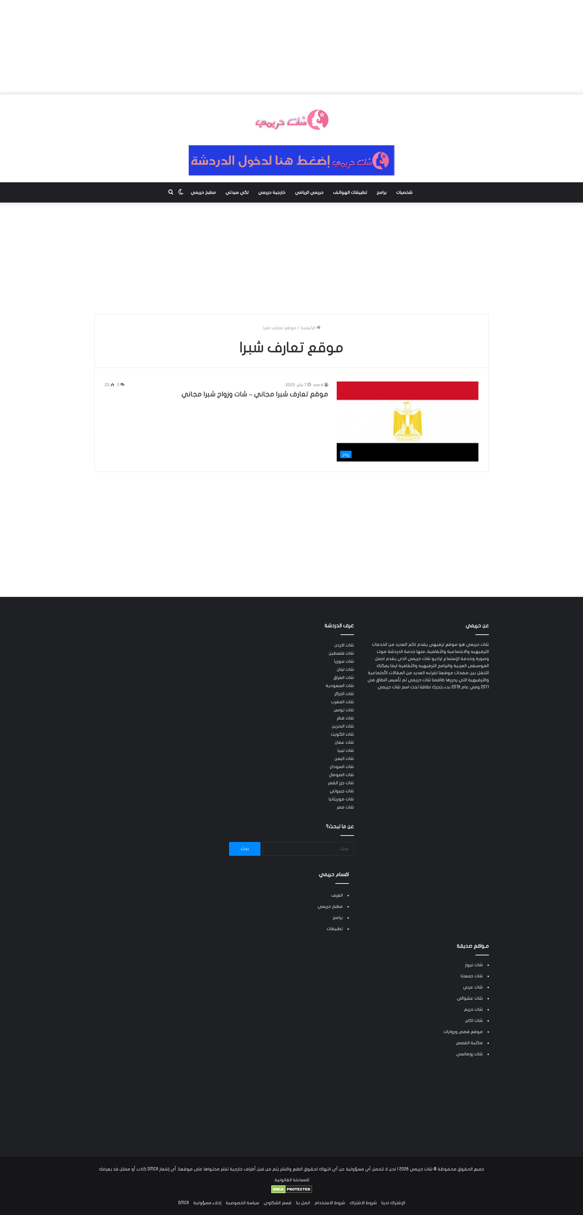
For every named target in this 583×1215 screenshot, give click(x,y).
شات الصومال (341, 774)
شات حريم (473, 1009)
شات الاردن (344, 645)
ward (318, 385)
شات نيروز (474, 964)
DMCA (183, 1202)
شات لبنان (345, 669)
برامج (382, 192)
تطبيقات (335, 928)
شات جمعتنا (472, 976)
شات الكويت (342, 734)
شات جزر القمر (341, 783)
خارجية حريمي (271, 192)
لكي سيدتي (237, 192)
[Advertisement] (291, 47)
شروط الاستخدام (329, 1202)
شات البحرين (343, 726)
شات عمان (344, 742)
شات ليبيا (345, 750)
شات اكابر (474, 1020)
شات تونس (344, 710)
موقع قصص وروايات (463, 1031)
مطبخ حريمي (203, 192)
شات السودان (342, 766)
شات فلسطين (341, 653)
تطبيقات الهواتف (350, 192)
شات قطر (345, 718)
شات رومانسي (469, 1054)
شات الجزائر (344, 693)
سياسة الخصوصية (242, 1202)
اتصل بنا (303, 1202)
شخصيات (404, 192)
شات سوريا (344, 661)
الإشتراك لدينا (393, 1202)
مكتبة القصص (469, 1042)
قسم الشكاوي (277, 1202)
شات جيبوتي (342, 791)
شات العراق (343, 677)
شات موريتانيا (341, 799)
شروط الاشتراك (363, 1202)
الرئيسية (308, 327)
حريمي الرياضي (309, 192)
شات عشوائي (470, 998)
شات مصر (345, 807)
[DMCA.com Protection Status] (291, 1192)
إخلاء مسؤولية (207, 1202)
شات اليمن (344, 758)
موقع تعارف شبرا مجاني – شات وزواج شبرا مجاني (255, 394)
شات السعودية (340, 685)
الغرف (337, 895)
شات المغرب (342, 701)
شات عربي (473, 987)
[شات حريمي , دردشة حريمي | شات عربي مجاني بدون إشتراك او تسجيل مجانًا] (291, 120)
